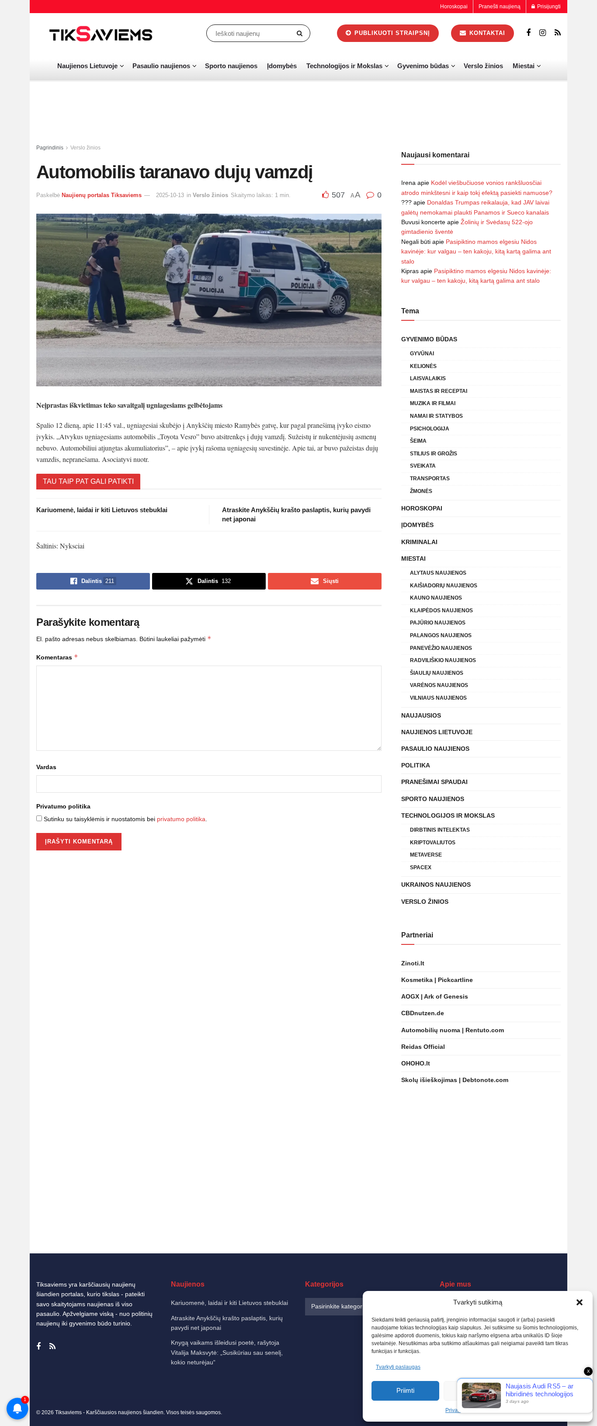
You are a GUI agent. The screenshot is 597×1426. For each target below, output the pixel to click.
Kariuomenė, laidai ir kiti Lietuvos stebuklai (101, 509)
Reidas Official (423, 1046)
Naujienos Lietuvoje (87, 65)
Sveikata (423, 466)
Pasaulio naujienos (161, 65)
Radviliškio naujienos (443, 660)
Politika (415, 765)
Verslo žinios (483, 65)
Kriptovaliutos (432, 843)
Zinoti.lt (412, 963)
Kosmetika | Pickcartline (437, 979)
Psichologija (429, 429)
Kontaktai (486, 33)
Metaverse (426, 855)
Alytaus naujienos (438, 573)
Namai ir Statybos (436, 416)
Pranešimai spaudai (434, 781)
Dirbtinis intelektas (440, 830)
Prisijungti (548, 6)
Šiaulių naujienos (436, 673)
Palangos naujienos (441, 635)
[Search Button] (301, 33)
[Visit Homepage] (101, 33)
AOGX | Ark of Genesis (434, 996)
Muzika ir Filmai (432, 403)
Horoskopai (454, 6)
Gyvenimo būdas (423, 65)
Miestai (524, 65)
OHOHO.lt (415, 1063)
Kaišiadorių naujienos (443, 586)
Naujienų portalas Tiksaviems (102, 195)
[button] (579, 1302)
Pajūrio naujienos (437, 623)
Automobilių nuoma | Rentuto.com (452, 1030)
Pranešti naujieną (500, 6)
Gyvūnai (422, 353)
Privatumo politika (63, 806)
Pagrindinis (49, 148)
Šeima (418, 441)
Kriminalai (419, 541)
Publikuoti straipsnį (391, 33)
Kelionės (423, 366)
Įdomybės (282, 65)
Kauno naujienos (436, 598)
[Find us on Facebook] (528, 33)
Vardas (46, 766)
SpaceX (420, 867)
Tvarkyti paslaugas (398, 1367)
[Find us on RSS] (558, 33)
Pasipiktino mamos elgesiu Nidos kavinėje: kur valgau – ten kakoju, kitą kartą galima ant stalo (476, 251)
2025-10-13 (170, 195)
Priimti (405, 1390)
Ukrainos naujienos (436, 884)
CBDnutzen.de (422, 1013)
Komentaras (57, 657)
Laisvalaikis (428, 378)
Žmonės (421, 491)
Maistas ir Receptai (438, 391)
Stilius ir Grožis (433, 454)
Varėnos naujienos (439, 685)
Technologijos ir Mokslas (344, 65)
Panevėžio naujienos (441, 648)
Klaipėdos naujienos (441, 610)
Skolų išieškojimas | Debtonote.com (454, 1079)
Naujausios (421, 715)
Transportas (430, 478)
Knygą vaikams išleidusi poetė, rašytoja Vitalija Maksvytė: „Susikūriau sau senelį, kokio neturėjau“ (227, 1352)
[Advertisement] (298, 112)
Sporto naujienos (231, 65)
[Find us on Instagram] (542, 33)
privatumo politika (181, 818)
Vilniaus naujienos (438, 698)
